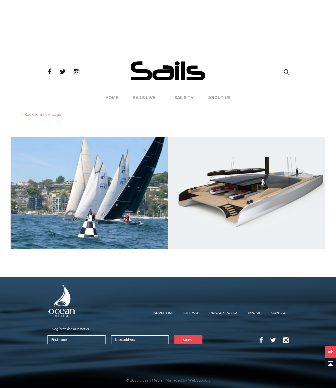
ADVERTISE (163, 313)
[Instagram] (76, 72)
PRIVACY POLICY (223, 313)
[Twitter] (63, 72)
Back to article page (42, 114)
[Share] (330, 352)
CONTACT (280, 313)
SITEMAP (191, 313)
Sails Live (144, 97)
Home (112, 97)
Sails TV (184, 97)
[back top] (330, 364)
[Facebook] (50, 72)
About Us (219, 97)
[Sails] (168, 70)
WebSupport (199, 380)
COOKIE (254, 313)
